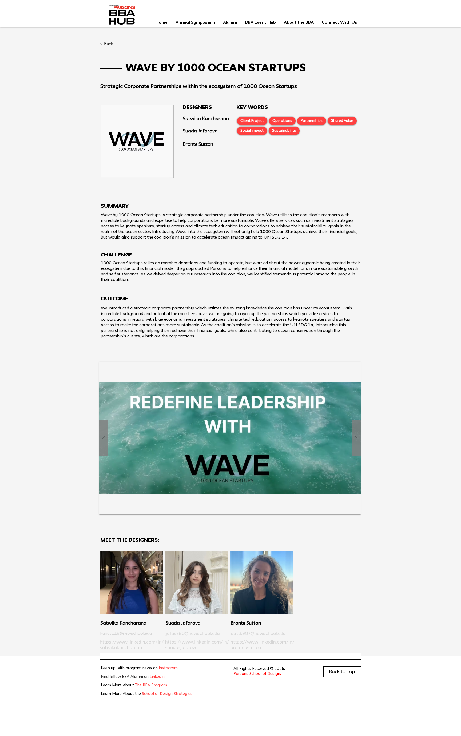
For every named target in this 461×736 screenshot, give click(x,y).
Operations (282, 120)
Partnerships (312, 120)
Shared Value (342, 120)
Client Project (252, 120)
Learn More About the (121, 694)
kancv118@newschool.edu (126, 634)
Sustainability (284, 130)
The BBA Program (151, 685)
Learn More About (118, 685)
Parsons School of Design (256, 674)
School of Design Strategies (167, 694)
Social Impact (252, 130)
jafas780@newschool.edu (193, 634)
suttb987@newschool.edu (258, 634)
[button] (230, 438)
